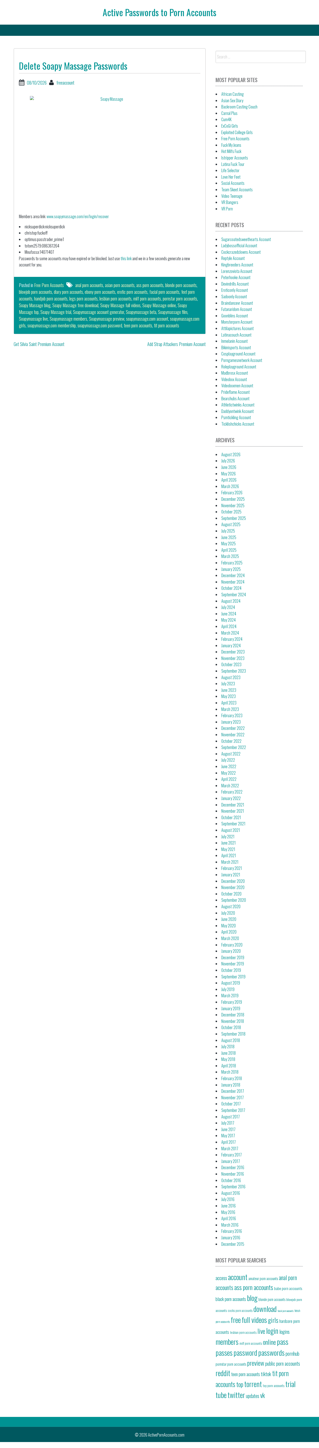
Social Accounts (232, 183)
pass (282, 1341)
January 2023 (231, 722)
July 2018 (228, 1046)
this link (126, 258)
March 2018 (230, 1072)
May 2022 (228, 773)
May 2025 (228, 544)
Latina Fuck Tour (232, 164)
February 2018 (231, 1078)
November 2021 (232, 811)
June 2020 (228, 919)
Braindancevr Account (237, 303)
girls (273, 1320)
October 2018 (231, 1027)
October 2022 (231, 741)
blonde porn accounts (181, 285)
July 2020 (228, 913)
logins (284, 1331)
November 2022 (232, 735)
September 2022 (233, 747)
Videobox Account (234, 379)
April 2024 (229, 626)
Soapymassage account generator (98, 312)
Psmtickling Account (236, 417)
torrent (253, 1383)
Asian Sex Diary (232, 100)
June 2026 (228, 467)
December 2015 (232, 1244)
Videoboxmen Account (237, 386)
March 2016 (230, 1225)
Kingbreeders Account (237, 265)
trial (290, 1383)
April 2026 (229, 480)
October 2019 (231, 970)
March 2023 (230, 709)
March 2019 (230, 996)
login (272, 1330)
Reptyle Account (233, 258)
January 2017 (230, 1161)
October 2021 (231, 817)
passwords (271, 1352)
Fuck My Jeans (231, 145)
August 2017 (230, 1117)
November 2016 (232, 1174)
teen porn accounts (138, 325)
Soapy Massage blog (35, 305)
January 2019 (230, 1008)
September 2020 (233, 900)
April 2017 (228, 1142)
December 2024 (233, 575)
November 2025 (232, 505)
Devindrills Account (235, 284)
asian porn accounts (120, 285)
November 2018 (232, 1021)
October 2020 (231, 894)
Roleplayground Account (238, 367)
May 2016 (228, 1212)
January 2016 (230, 1238)
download (265, 1308)
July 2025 (228, 531)
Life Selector (230, 170)
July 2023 (228, 684)
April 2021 (228, 855)
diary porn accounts (68, 292)
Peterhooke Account (235, 277)
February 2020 (231, 945)
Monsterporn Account (236, 322)
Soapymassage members (68, 318)
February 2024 (231, 639)
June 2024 (228, 614)
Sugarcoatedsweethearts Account (246, 239)
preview (255, 1362)
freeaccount (65, 82)
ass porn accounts (149, 285)
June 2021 (228, 843)
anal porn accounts (89, 285)
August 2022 (230, 754)
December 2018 (232, 1015)
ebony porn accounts (100, 292)
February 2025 (231, 563)
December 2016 (232, 1167)
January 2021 (230, 875)
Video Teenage (231, 196)
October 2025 (231, 512)
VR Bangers (229, 202)
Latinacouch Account (236, 335)
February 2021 (231, 868)
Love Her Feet (230, 177)
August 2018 (230, 1040)
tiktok (266, 1374)
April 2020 (229, 932)
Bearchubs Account (235, 398)
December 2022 (233, 728)
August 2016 (230, 1193)
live (261, 1331)
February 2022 (231, 792)
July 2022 (228, 760)
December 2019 (232, 957)
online (269, 1342)
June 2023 (228, 690)
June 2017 (228, 1129)
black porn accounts (231, 1298)
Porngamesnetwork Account (241, 360)
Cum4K (226, 119)
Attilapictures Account (237, 328)
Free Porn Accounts (49, 285)
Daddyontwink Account (237, 411)
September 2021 (233, 824)
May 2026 (228, 474)
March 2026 (230, 486)
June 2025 (228, 537)
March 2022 (230, 786)
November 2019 (232, 964)
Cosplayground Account (238, 354)
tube (221, 1394)
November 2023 (232, 658)
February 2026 (231, 493)
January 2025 (231, 569)
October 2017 (231, 1104)
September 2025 (233, 518)
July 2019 (228, 989)
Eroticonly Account (234, 290)
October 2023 (231, 664)
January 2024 (231, 646)
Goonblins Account (234, 316)
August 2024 (230, 601)
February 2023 (231, 715)
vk (262, 1395)
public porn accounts (282, 1363)
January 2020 (231, 951)
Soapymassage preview (106, 318)
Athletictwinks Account (237, 405)
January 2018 (230, 1085)
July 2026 (228, 461)
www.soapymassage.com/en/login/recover (78, 216)
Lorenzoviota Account (236, 271)
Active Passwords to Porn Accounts (159, 12)
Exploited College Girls (237, 132)
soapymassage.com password (100, 325)
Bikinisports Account (236, 347)
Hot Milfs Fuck (231, 151)
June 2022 (228, 766)
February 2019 (231, 1002)
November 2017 (232, 1097)
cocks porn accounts (240, 1310)
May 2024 (228, 620)
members (227, 1341)
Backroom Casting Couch (239, 107)
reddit (223, 1372)
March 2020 (230, 938)
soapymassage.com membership (51, 325)
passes (224, 1352)
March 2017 (229, 1148)
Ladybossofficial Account (239, 246)
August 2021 (230, 830)
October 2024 (231, 588)
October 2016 (231, 1180)
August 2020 (230, 906)
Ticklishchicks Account (237, 424)
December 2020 (233, 881)
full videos (254, 1319)
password (245, 1352)
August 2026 (230, 454)
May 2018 (228, 1059)
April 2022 (229, 779)
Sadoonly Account (234, 297)
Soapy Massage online (159, 305)
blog (252, 1297)
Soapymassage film (172, 312)
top (239, 1384)
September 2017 (233, 1110)
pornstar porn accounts (180, 298)
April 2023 (229, 703)
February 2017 (231, 1155)
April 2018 (228, 1066)
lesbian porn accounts (115, 298)
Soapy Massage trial (55, 312)
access (221, 1278)
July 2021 (228, 837)
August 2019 (230, 983)
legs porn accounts (83, 298)
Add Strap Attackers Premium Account (176, 344)
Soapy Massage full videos (120, 305)
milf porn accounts (147, 298)
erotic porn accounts (132, 292)
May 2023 (228, 696)
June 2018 (228, 1053)
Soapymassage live (33, 318)
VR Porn (227, 209)
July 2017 (227, 1123)
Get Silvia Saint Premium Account (39, 344)
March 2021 (230, 862)
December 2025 (233, 499)
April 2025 (229, 550)
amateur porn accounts (263, 1278)
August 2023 (230, 677)
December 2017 (232, 1091)
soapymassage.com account (147, 318)
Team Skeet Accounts (237, 190)
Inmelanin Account (234, 341)
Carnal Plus (229, 113)
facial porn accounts (164, 292)
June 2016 (228, 1206)
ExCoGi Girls (229, 126)
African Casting (232, 94)
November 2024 (232, 582)
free (236, 1319)
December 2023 (233, 652)
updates (252, 1395)
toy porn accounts (273, 1385)
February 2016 (231, 1231)
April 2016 (228, 1218)
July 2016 (228, 1199)
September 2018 (233, 1034)
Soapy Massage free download (75, 305)
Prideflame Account (235, 392)
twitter (236, 1394)
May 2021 (228, 849)
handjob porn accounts (51, 298)
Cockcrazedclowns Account (241, 252)
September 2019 (233, 977)
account (237, 1276)
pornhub (292, 1353)
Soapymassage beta (141, 312)
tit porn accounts (166, 325)
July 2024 (228, 607)
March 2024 (230, 633)
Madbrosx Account (234, 373)
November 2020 (232, 887)
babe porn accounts (288, 1288)
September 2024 (233, 595)
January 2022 (231, 798)
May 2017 (228, 1136)
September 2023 (233, 671)
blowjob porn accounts (35, 292)
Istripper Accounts (234, 158)
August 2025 (230, 524)
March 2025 (230, 556)
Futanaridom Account (236, 309)
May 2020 (228, 926)
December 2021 (232, 805)
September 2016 (233, 1187)
